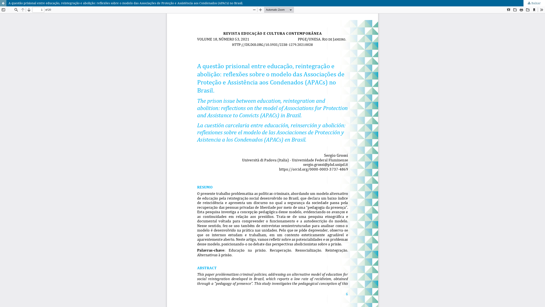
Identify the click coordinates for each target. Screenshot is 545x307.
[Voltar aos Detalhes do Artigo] (3, 3)
